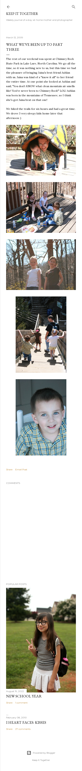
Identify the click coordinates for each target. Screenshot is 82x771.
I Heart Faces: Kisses (26, 722)
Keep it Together (22, 13)
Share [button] (9, 469)
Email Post (21, 469)
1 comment (21, 702)
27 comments (23, 729)
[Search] (73, 6)
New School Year (24, 696)
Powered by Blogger (44, 752)
